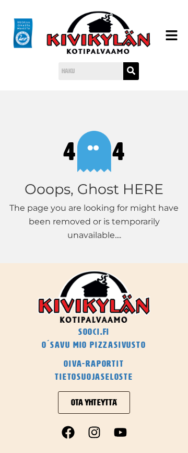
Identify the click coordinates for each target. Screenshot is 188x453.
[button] (169, 36)
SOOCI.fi (94, 331)
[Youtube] (120, 432)
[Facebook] (68, 432)
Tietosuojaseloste (94, 376)
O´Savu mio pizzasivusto (94, 344)
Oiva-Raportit (94, 363)
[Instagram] (94, 432)
